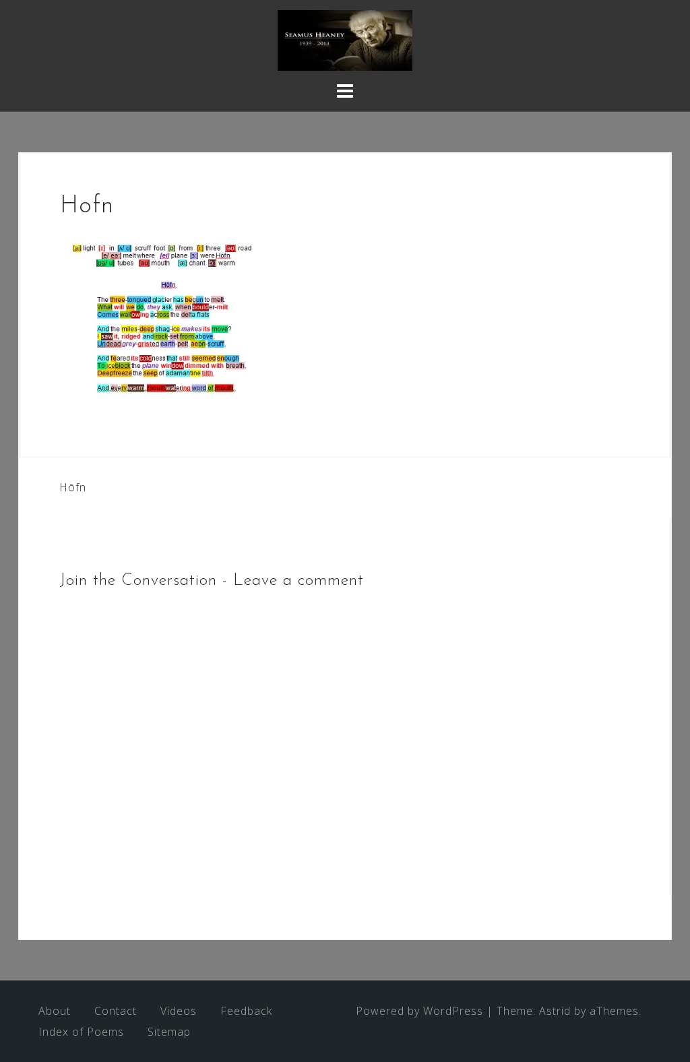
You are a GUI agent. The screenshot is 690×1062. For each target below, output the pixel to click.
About (54, 1010)
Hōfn (72, 487)
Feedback (246, 1010)
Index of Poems (81, 1031)
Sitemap (169, 1031)
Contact (115, 1010)
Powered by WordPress (419, 1010)
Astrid (555, 1010)
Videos (178, 1010)
